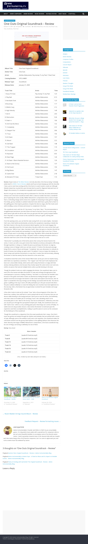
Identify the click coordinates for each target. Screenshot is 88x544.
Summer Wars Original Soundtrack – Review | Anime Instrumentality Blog (29, 453)
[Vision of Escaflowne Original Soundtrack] (50, 392)
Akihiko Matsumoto (38, 26)
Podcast (65, 81)
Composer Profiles (68, 59)
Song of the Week (68, 86)
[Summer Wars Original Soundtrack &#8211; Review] (12, 392)
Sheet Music (62, 14)
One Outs (45, 26)
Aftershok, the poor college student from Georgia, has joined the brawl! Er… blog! (76, 120)
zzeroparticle (18, 26)
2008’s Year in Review (19, 184)
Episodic (65, 70)
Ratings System (51, 14)
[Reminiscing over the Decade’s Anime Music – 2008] (31, 392)
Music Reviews (39, 14)
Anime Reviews (28, 14)
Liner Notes (66, 78)
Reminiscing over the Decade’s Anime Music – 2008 (31, 398)
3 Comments (27, 26)
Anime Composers (15, 14)
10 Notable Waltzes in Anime (77, 133)
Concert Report (67, 64)
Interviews (66, 75)
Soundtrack (9, 29)
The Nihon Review (23, 182)
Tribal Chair (16, 29)
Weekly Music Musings (69, 94)
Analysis (65, 54)
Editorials (65, 67)
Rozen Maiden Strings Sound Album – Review (20, 414)
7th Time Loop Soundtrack (70, 152)
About (6, 14)
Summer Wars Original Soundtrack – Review (10, 398)
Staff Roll (71, 14)
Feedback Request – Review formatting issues (43, 421)
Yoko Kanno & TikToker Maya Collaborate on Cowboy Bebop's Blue (75, 127)
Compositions (67, 62)
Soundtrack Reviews (9, 20)
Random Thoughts (68, 83)
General (65, 72)
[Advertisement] (75, 29)
